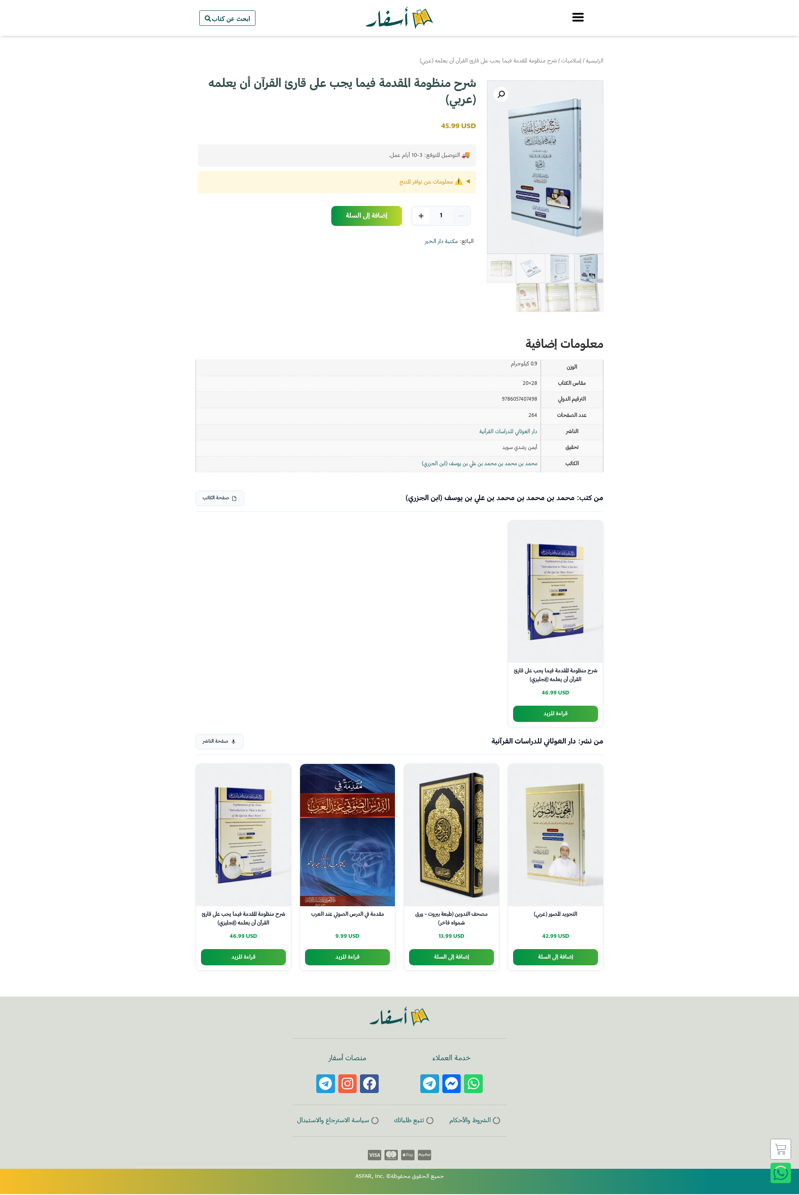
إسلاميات (571, 61)
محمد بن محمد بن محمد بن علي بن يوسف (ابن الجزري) (479, 464)
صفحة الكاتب (216, 498)
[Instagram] (347, 1083)
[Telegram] (429, 1083)
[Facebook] (369, 1083)
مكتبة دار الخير (441, 241)
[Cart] (780, 1149)
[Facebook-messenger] (451, 1083)
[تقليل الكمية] (461, 216)
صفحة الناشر (215, 741)
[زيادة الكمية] (421, 216)
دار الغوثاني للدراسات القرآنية (508, 432)
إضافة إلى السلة (366, 216)
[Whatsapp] (473, 1083)
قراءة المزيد (555, 714)
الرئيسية (594, 61)
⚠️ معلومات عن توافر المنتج (431, 182)
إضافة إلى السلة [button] (555, 957)
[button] (501, 94)
